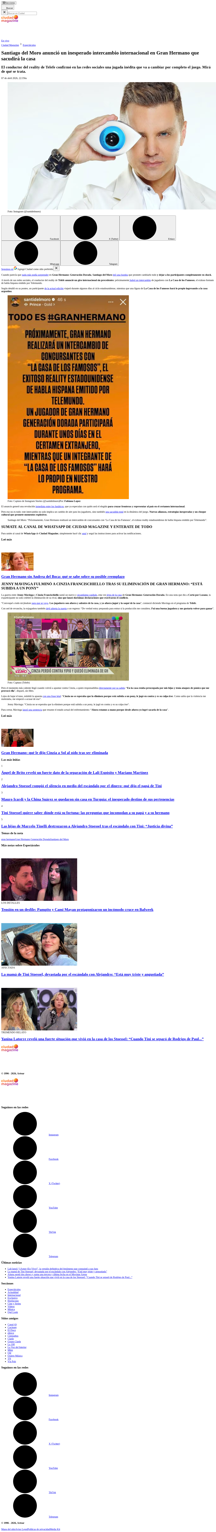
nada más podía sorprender (35, 274)
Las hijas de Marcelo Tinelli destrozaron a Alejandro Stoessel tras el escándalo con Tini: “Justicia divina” (87, 826)
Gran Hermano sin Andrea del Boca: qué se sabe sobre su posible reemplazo (63, 576)
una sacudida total (114, 511)
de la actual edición (54, 288)
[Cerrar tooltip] (56, 268)
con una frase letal (52, 696)
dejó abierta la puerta (56, 608)
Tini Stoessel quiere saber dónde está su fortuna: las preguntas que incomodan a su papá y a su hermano (85, 813)
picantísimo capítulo (87, 595)
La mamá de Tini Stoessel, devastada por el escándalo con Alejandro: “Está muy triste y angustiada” (82, 974)
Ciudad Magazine (10, 45)
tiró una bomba (120, 274)
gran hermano (8, 839)
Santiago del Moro (59, 839)
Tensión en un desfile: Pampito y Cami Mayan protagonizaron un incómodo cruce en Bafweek (77, 909)
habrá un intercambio (140, 280)
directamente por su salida (112, 688)
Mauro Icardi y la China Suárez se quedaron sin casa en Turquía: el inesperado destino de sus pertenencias (87, 799)
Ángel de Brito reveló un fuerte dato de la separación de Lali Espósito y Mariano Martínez (74, 773)
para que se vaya (40, 603)
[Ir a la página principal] (25, 37)
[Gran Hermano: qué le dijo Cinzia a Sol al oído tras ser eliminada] (108, 734)
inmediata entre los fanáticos (50, 506)
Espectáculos (29, 45)
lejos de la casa (114, 595)
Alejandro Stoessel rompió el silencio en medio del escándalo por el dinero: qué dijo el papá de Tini (81, 786)
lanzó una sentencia (32, 709)
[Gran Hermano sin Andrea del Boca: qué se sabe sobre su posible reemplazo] (108, 557)
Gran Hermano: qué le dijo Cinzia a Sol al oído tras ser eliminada (54, 753)
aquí (84, 533)
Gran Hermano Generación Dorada (32, 839)
